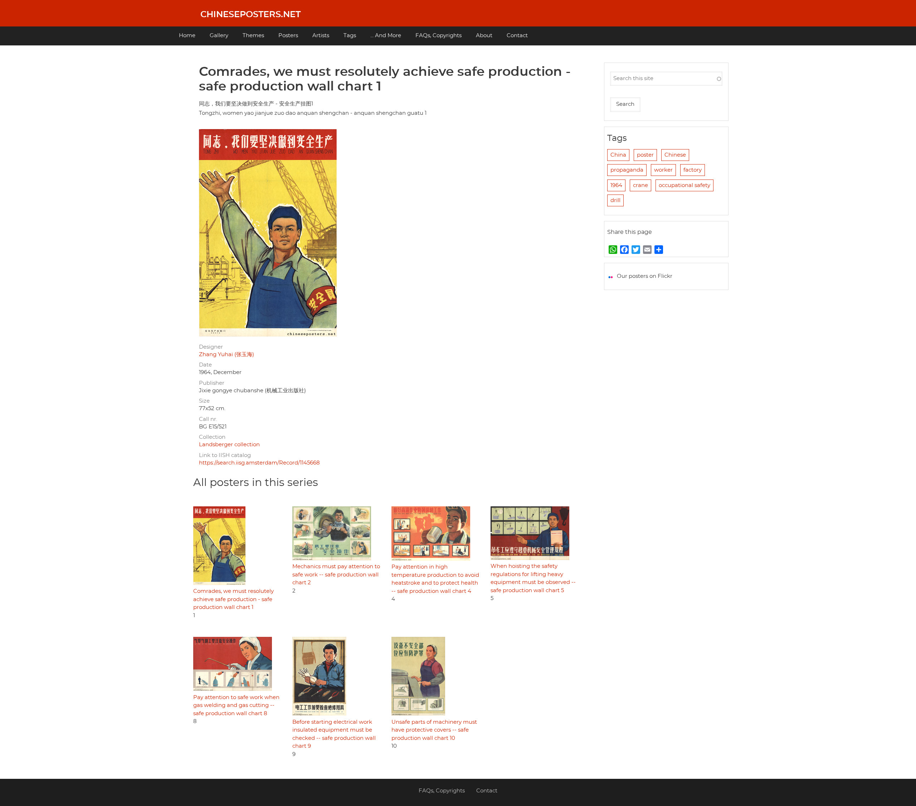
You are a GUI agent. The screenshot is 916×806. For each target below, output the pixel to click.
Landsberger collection (229, 444)
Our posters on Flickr (644, 276)
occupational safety (684, 185)
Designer (211, 347)
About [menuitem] (484, 35)
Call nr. (208, 419)
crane (640, 185)
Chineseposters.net (250, 14)
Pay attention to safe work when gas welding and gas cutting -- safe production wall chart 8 (236, 705)
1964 (616, 185)
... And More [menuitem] (385, 35)
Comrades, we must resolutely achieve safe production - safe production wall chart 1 (233, 599)
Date (205, 365)
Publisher (211, 383)
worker (663, 170)
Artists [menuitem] (320, 35)
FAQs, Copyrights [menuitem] (438, 35)
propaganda (626, 170)
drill (615, 200)
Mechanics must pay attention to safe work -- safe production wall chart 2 (336, 574)
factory (692, 170)
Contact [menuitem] (517, 35)
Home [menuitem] (187, 35)
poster (645, 155)
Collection (212, 437)
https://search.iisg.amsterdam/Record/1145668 (259, 463)
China (618, 155)
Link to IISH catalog (225, 455)
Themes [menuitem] (253, 35)
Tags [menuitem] (350, 35)
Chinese (675, 155)
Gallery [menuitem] (219, 35)
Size (204, 401)
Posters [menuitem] (288, 35)
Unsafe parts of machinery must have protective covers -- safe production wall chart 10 (434, 730)
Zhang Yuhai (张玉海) (226, 354)
